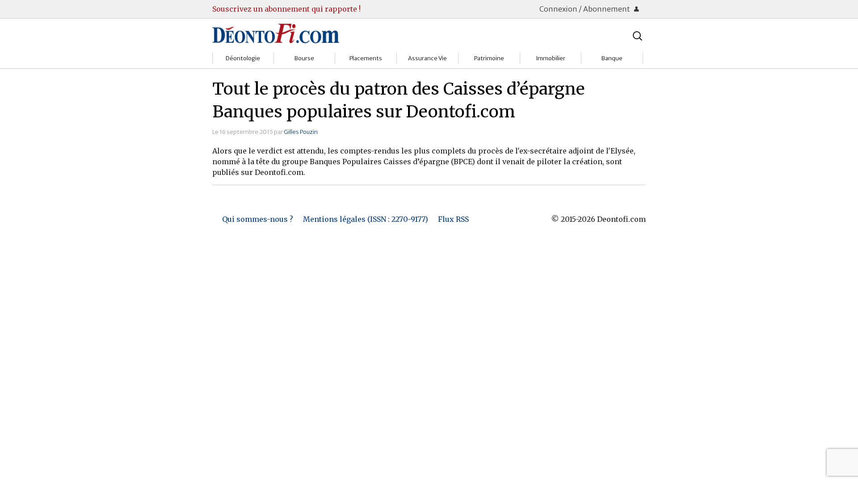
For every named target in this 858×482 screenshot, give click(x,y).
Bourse (304, 58)
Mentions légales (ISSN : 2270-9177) (365, 219)
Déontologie (243, 58)
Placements (365, 58)
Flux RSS (453, 219)
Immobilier (550, 58)
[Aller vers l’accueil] (275, 33)
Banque (611, 58)
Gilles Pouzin (301, 131)
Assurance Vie (427, 58)
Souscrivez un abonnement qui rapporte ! (286, 8)
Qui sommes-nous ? (257, 219)
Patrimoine (489, 58)
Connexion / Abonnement (585, 8)
